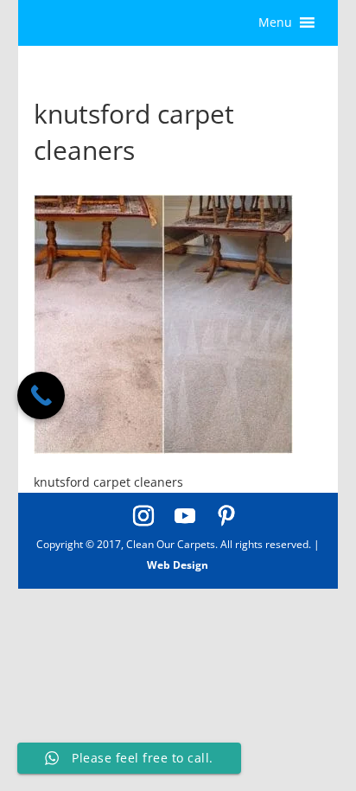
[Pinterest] (226, 516)
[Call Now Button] (41, 395)
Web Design (177, 565)
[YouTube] (185, 516)
